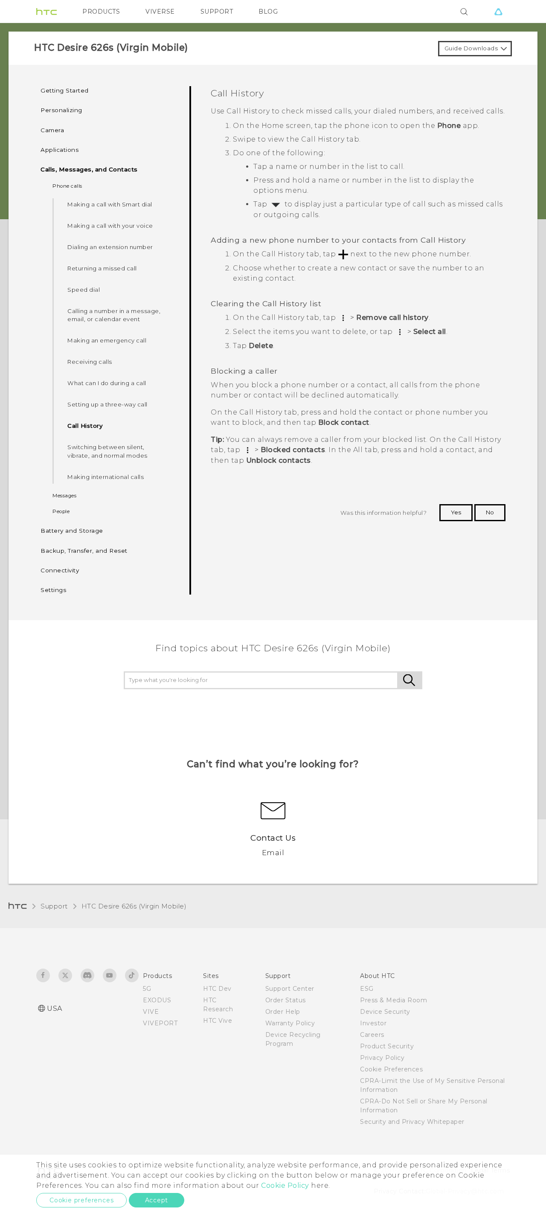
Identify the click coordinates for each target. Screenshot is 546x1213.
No (490, 512)
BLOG (268, 11)
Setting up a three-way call (107, 404)
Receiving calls (89, 361)
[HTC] (46, 11)
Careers (372, 1035)
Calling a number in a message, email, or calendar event (113, 315)
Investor (373, 1023)
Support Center (289, 988)
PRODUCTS (101, 11)
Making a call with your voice (110, 225)
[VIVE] (498, 11)
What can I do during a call (106, 383)
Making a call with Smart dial (109, 204)
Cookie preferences (81, 1200)
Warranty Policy (290, 1023)
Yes (456, 512)
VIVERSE (160, 11)
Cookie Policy (285, 1185)
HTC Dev (217, 988)
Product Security (387, 1046)
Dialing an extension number (110, 247)
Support (54, 906)
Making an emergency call (106, 340)
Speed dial (83, 289)
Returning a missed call (102, 268)
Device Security (385, 1012)
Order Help (282, 1012)
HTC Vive (217, 1020)
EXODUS (157, 1000)
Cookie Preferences (391, 1069)
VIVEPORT (160, 1023)
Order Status (285, 1000)
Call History (84, 425)
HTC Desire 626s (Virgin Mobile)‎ (134, 906)
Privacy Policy (382, 1058)
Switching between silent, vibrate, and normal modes (107, 451)
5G (147, 988)
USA (54, 1008)
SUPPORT (216, 11)
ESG (367, 988)
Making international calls (105, 476)
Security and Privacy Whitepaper (412, 1122)
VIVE (151, 1012)
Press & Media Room (393, 1000)
